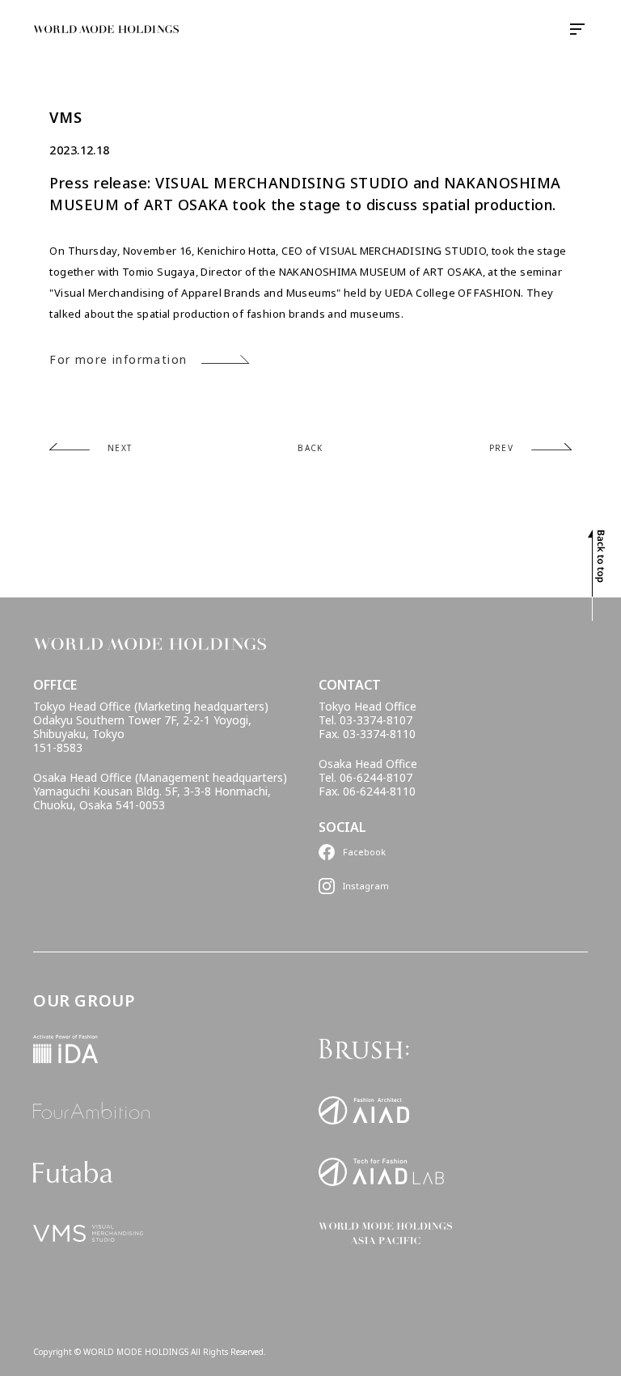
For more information (118, 359)
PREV (501, 448)
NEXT (120, 448)
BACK (310, 448)
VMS (65, 117)
